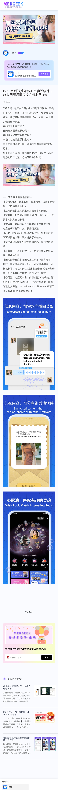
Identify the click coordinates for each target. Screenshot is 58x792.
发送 (46, 657)
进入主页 (44, 73)
